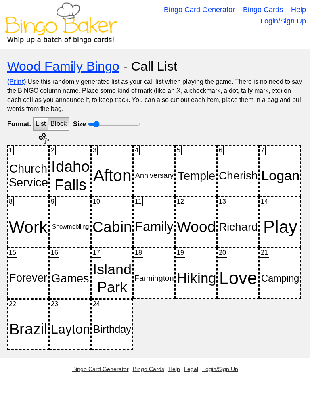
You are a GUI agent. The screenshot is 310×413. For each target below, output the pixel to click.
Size (79, 124)
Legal (191, 369)
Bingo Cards (263, 10)
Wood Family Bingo (63, 66)
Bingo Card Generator (199, 10)
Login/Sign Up (283, 21)
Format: (19, 124)
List (41, 123)
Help (298, 10)
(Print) (16, 81)
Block (58, 123)
